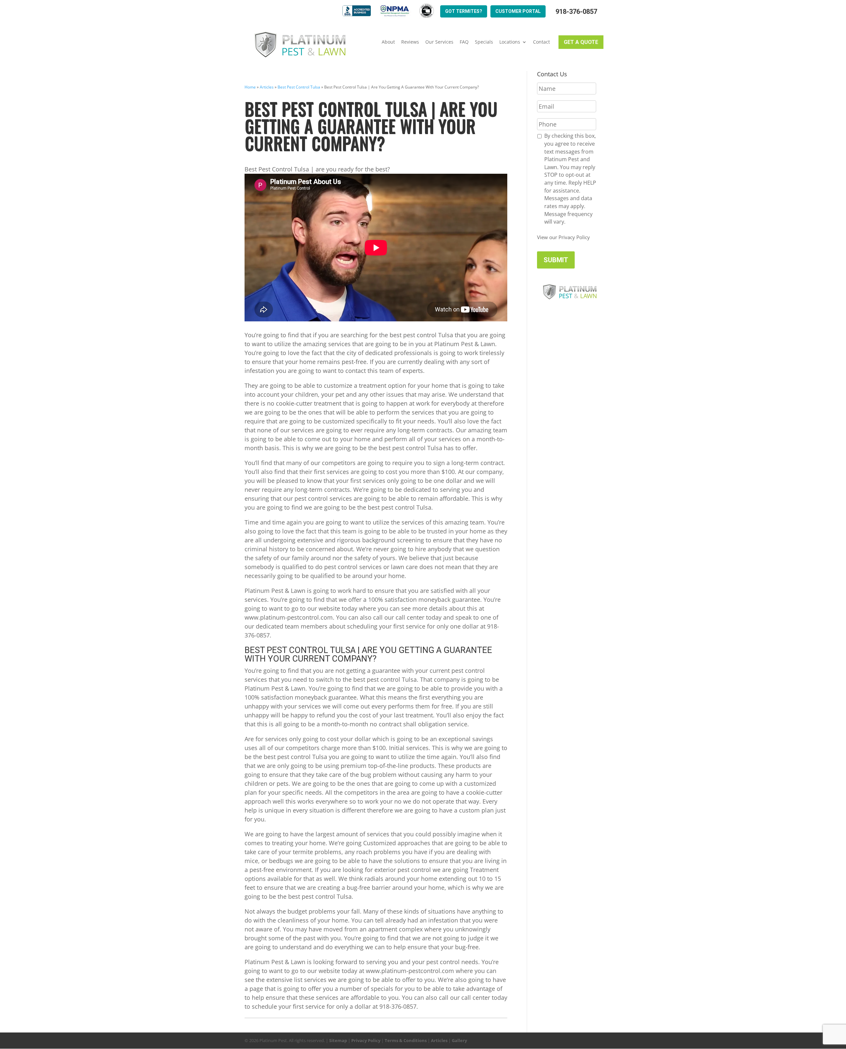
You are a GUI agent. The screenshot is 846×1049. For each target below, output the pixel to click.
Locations (509, 42)
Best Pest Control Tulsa (299, 87)
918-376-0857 (576, 12)
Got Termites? (463, 11)
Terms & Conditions (406, 1040)
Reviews (410, 42)
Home (250, 87)
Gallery (459, 1040)
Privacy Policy (365, 1040)
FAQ (464, 42)
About (388, 42)
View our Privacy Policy (563, 237)
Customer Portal (518, 11)
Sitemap (338, 1040)
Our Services (439, 42)
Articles (267, 87)
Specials (484, 42)
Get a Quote (581, 42)
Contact (541, 42)
